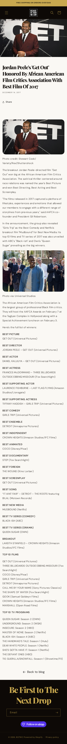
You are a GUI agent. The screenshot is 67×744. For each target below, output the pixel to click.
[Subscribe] (56, 712)
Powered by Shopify (33, 737)
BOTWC (20, 737)
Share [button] (9, 101)
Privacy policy (52, 737)
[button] (6, 12)
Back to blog (36, 672)
